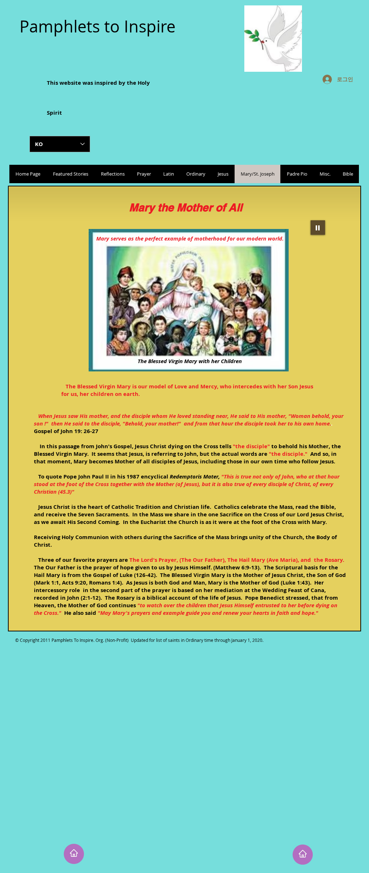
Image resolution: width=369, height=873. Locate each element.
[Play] (318, 227)
